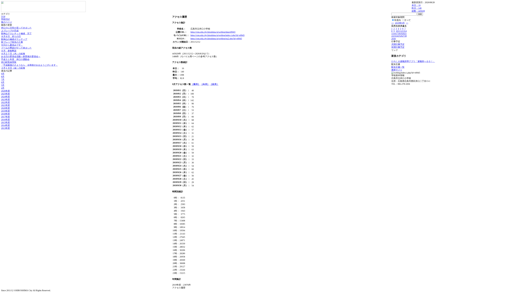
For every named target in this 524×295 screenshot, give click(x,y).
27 (403, 36)
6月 (2, 82)
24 (397, 36)
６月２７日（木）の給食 (13, 53)
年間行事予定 (397, 47)
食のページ (6, 22)
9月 (2, 74)
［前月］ (195, 84)
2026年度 (5, 91)
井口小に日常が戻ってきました (16, 28)
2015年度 (5, 122)
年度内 (397, 20)
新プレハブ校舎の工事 (12, 42)
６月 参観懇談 (8, 51)
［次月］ (214, 84)
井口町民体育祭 (8, 62)
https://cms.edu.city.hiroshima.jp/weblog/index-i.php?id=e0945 (217, 35)
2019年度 (5, 111)
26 (401, 36)
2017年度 (5, 117)
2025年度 (5, 94)
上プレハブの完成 (10, 31)
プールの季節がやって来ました (16, 48)
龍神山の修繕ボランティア (14, 39)
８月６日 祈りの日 (11, 36)
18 (399, 33)
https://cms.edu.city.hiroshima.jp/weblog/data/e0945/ (213, 32)
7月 (2, 79)
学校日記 (5, 19)
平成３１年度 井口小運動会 (15, 59)
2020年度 (5, 108)
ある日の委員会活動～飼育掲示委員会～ (20, 56)
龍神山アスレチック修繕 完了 (16, 33)
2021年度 (5, 105)
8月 (2, 76)
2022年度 (5, 102)
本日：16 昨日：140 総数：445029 (418, 8)
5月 (2, 85)
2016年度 (5, 119)
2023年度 (5, 99)
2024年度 (5, 96)
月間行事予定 (397, 44)
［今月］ (205, 84)
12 (401, 31)
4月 (2, 88)
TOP (3, 16)
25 (399, 36)
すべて (407, 20)
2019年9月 (400, 23)
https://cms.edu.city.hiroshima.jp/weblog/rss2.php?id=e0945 (216, 38)
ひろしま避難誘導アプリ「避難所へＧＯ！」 (413, 61)
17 (397, 33)
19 (401, 33)
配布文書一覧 (397, 67)
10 (397, 31)
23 (395, 36)
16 (395, 33)
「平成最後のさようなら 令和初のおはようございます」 (29, 65)
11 (399, 31)
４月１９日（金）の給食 (13, 68)
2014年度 (5, 125)
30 (395, 39)
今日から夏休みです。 (12, 45)
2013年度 (5, 128)
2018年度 (5, 114)
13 (403, 31)
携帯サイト (396, 70)
